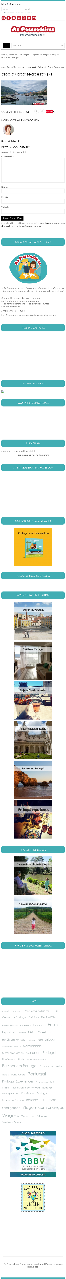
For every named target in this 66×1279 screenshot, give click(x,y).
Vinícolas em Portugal (11, 1122)
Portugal (37, 1073)
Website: (5, 207)
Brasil (54, 1011)
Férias (32, 1032)
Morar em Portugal (41, 1052)
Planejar (5, 1074)
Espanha (39, 1025)
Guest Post (45, 1032)
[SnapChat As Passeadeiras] (14, 17)
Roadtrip (47, 1087)
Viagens (10, 1115)
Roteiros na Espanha (13, 1100)
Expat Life (9, 1032)
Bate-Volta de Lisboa (37, 1011)
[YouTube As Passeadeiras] (24, 17)
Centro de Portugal (14, 1017)
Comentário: (7, 156)
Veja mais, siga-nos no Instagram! (33, 455)
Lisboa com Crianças (11, 1046)
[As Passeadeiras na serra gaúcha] (33, 546)
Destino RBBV (48, 1017)
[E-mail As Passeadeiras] (34, 17)
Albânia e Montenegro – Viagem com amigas (29, 54)
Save (51, 111)
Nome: (4, 187)
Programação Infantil (45, 1082)
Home (4, 54)
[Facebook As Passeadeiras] (8, 17)
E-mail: (4, 197)
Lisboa (50, 1039)
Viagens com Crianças (34, 1116)
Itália (40, 1039)
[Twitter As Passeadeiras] (29, 17)
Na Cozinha (9, 1059)
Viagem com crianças (43, 1107)
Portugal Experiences (17, 1081)
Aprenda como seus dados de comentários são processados (33, 224)
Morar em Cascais (12, 1052)
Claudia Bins (45, 67)
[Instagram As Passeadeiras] (3, 17)
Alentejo (6, 1011)
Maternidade (32, 1046)
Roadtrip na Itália (10, 1093)
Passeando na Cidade (36, 1059)
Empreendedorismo (10, 1025)
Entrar (3, 4)
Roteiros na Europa (41, 1100)
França (22, 1032)
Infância (31, 1040)
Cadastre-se (15, 4)
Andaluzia (17, 1011)
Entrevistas (25, 1025)
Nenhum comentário (27, 67)
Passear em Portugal (19, 1066)
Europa (55, 1024)
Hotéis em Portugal (14, 1039)
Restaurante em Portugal (26, 1087)
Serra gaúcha (11, 1107)
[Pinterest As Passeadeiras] (19, 17)
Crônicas (34, 1017)
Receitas (6, 1087)
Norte (21, 1059)
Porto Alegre (18, 1074)
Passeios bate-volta (50, 1066)
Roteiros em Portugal (34, 1093)
